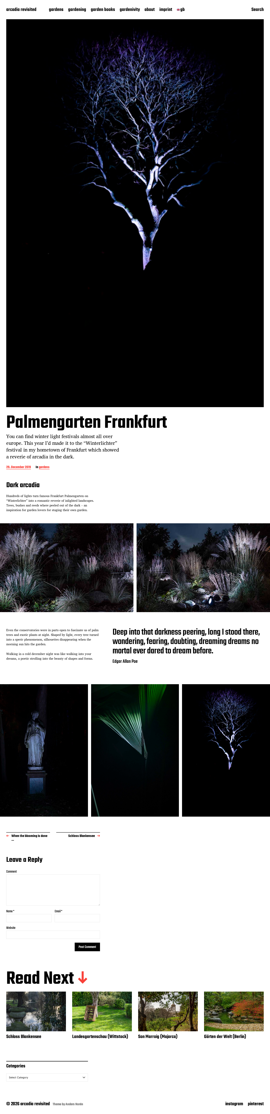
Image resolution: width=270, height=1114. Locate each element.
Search (257, 10)
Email (58, 911)
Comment (11, 872)
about (150, 10)
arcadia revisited (21, 10)
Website (10, 927)
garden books (103, 10)
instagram (234, 1104)
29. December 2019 (18, 467)
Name (10, 911)
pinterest (256, 1104)
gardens (56, 10)
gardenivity (130, 10)
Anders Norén (74, 1104)
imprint (165, 10)
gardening (77, 10)
